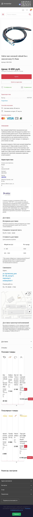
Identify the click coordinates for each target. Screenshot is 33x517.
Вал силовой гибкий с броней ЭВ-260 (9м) (5, 381)
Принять (16, 514)
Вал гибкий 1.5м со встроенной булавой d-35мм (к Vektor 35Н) (18, 380)
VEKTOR (3, 177)
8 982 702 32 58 (26, 4)
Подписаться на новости (10, 500)
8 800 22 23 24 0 (26, 3)
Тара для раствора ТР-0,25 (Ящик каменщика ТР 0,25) (23, 438)
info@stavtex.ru (26, 6)
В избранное (8, 87)
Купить (16, 76)
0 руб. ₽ (31, 9)
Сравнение (23, 10)
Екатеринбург (7, 3)
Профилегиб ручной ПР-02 (12, 435)
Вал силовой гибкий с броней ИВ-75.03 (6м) (22, 380)
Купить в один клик (16, 82)
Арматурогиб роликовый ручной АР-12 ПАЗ (7, 436)
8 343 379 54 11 (26, 1)
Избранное (27, 10)
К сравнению (28, 87)
